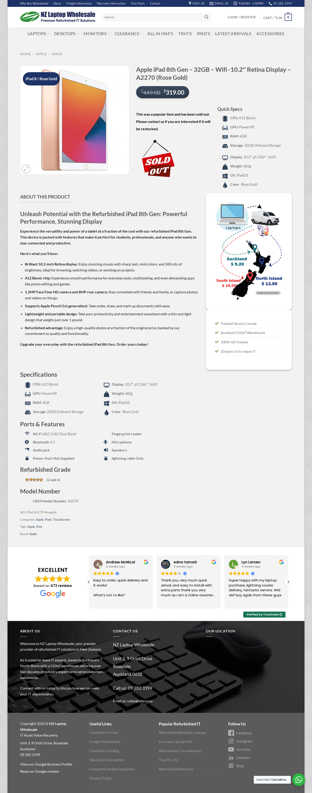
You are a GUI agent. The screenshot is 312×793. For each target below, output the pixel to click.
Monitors (95, 33)
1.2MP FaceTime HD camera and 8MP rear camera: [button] (66, 292)
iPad (39, 526)
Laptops (37, 33)
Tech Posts (138, 3)
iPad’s (203, 33)
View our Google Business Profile (46, 764)
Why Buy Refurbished (34, 3)
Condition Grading (104, 750)
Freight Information (79, 3)
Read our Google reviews (39, 771)
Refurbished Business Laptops (182, 732)
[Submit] (206, 17)
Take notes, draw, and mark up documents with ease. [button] (129, 306)
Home (25, 54)
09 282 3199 (140, 688)
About (57, 3)
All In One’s (160, 33)
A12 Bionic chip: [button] (38, 278)
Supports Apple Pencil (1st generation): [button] (56, 306)
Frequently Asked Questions (112, 769)
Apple (41, 54)
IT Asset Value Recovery (39, 735)
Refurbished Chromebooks (180, 750)
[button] (288, 581)
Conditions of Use (104, 732)
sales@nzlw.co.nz (140, 701)
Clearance (127, 33)
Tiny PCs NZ (168, 760)
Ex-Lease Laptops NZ (175, 741)
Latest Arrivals (233, 33)
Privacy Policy (100, 778)
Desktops (65, 33)
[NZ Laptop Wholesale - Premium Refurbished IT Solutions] (57, 17)
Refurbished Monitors (176, 769)
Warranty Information (111, 3)
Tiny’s (185, 33)
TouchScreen (61, 519)
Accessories (270, 33)
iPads (57, 54)
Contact (155, 3)
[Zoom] (26, 168)
